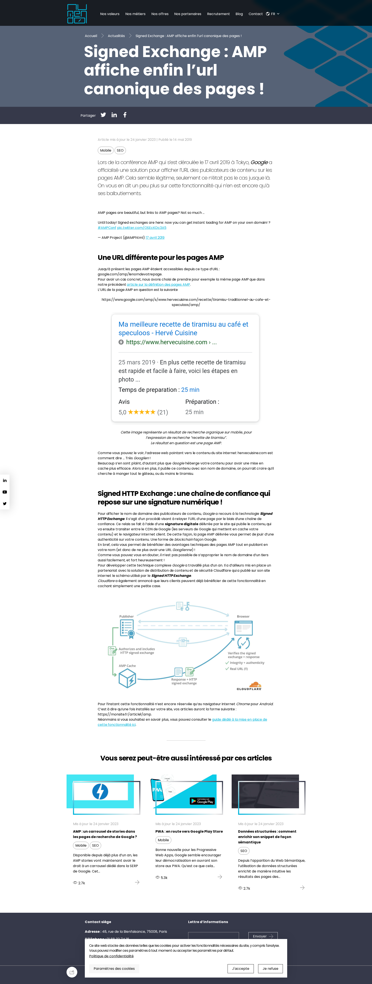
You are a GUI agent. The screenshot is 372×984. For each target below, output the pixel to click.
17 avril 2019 (155, 237)
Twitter (4, 503)
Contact (256, 13)
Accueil (91, 35)
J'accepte (240, 968)
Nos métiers (135, 13)
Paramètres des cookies (114, 968)
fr (273, 13)
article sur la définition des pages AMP (158, 284)
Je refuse (270, 968)
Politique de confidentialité (111, 956)
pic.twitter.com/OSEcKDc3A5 (141, 227)
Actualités (116, 35)
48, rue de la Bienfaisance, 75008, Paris (134, 931)
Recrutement (218, 13)
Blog (239, 13)
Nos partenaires (187, 13)
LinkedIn (4, 480)
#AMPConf (107, 227)
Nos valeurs (109, 13)
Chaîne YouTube (4, 492)
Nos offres (160, 13)
